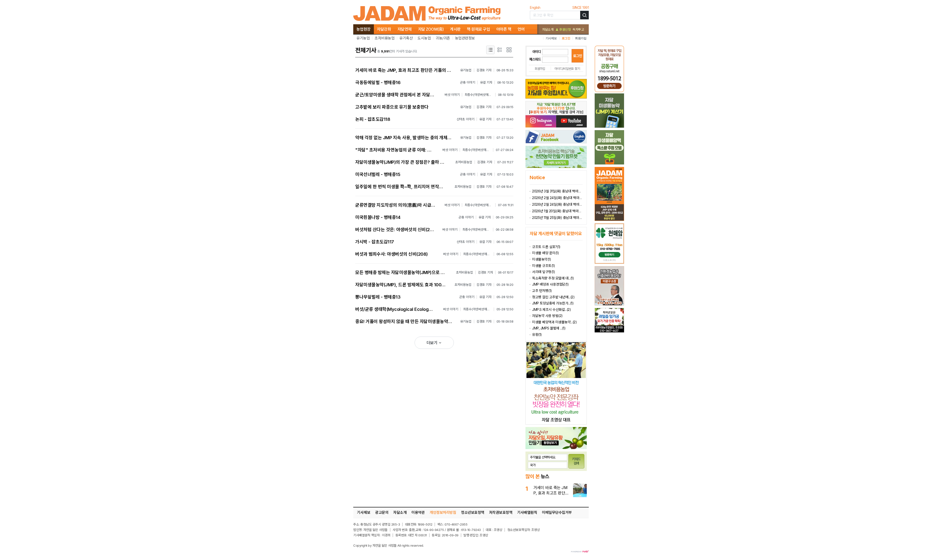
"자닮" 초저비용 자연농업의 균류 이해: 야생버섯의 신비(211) (410, 149)
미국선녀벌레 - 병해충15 (377, 174)
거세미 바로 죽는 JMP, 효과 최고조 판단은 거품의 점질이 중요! (412, 70)
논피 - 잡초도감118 (372, 119)
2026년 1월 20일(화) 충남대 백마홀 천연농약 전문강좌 (557, 211)
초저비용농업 (384, 38)
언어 (521, 29)
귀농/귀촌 (443, 38)
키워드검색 (576, 461)
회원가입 (580, 38)
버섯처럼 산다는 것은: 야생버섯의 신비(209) (396, 229)
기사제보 (551, 38)
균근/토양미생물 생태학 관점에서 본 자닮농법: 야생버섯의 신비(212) (417, 94)
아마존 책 (503, 29)
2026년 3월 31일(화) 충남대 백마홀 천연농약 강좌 (557, 191)
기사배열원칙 (527, 512)
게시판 (455, 29)
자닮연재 (404, 29)
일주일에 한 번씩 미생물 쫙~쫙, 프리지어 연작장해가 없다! (408, 186)
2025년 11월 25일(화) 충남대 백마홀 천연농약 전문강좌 (557, 217)
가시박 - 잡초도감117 (374, 241)
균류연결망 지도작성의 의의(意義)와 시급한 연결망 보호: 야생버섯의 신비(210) (427, 205)
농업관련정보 (465, 38)
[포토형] (509, 50)
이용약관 (418, 512)
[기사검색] (584, 15)
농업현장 (363, 29)
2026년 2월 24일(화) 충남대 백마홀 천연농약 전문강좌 (557, 204)
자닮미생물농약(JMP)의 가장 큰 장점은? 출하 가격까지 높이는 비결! (417, 162)
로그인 (566, 38)
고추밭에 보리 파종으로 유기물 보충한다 (392, 107)
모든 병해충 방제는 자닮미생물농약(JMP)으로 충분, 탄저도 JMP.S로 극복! (423, 272)
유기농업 (363, 38)
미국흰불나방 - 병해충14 (377, 217)
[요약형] (500, 50)
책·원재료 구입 (478, 29)
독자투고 (578, 29)
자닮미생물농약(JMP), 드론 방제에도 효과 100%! (401, 284)
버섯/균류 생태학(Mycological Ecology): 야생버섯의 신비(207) (415, 309)
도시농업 (424, 38)
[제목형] (490, 50)
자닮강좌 (384, 29)
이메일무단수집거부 (557, 512)
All (399, 545)
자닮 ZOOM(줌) (431, 29)
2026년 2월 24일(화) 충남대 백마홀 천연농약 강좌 (557, 198)
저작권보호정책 (500, 512)
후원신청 (565, 29)
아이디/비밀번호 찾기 (567, 69)
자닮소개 (547, 29)
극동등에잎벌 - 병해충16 (377, 82)
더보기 (432, 342)
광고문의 (381, 512)
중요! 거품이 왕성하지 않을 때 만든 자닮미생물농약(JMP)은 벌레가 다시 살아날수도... (433, 321)
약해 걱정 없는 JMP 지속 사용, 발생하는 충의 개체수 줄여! (408, 137)
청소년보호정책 (472, 512)
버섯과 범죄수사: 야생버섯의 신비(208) (391, 254)
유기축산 (406, 38)
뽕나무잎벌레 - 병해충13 (377, 297)
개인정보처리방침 (443, 512)
